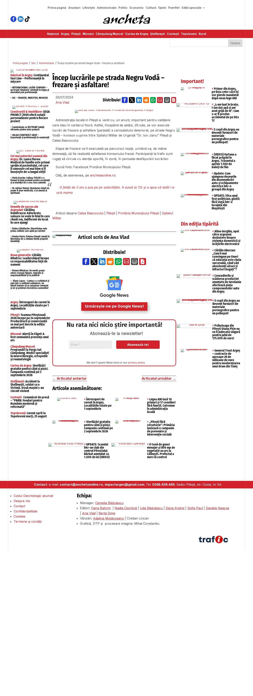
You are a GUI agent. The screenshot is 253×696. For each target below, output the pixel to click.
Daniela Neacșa (217, 508)
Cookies (19, 516)
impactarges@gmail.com (124, 484)
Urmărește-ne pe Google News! (114, 306)
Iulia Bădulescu (151, 508)
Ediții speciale (191, 7)
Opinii (162, 7)
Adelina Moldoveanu (108, 518)
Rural (202, 33)
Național (53, 33)
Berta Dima (107, 513)
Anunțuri (74, 7)
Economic (136, 7)
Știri (33, 63)
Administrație (106, 7)
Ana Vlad (62, 102)
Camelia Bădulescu (109, 503)
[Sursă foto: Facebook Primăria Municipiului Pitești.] (114, 111)
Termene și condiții (28, 521)
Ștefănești (157, 33)
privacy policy (136, 362)
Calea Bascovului (90, 213)
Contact (19, 506)
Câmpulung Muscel (109, 33)
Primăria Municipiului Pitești (138, 213)
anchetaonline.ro (102, 175)
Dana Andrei (175, 508)
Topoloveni (189, 33)
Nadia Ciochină (126, 508)
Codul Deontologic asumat (33, 496)
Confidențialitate (25, 511)
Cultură (151, 7)
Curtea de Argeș (136, 33)
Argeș (65, 33)
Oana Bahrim (101, 508)
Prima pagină (57, 7)
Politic (122, 7)
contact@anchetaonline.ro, (82, 484)
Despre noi (22, 501)
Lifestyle (88, 7)
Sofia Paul (195, 508)
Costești (173, 33)
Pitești (76, 33)
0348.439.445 (163, 484)
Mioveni (88, 33)
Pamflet (174, 7)
